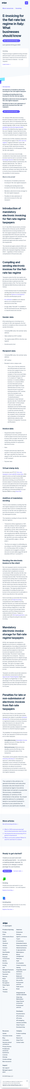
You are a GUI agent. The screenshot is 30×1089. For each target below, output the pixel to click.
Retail (17, 989)
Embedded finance (21, 943)
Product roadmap (21, 1033)
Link (4, 967)
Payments (5, 974)
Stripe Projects (20, 1025)
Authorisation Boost (8, 936)
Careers (18, 1035)
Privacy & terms (7, 1046)
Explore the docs (7, 909)
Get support (6, 1068)
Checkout (5, 943)
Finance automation (21, 945)
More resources (8, 8)
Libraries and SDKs (21, 1022)
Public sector (20, 986)
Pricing (4, 932)
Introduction (6, 87)
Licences (5, 1055)
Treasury (5, 991)
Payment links (6, 972)
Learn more (6, 64)
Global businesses (21, 948)
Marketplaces (20, 952)
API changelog (20, 1020)
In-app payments (21, 950)
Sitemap (5, 1057)
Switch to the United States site (12, 1085)
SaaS (17, 961)
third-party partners (19, 615)
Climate (5, 945)
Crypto (4, 950)
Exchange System (8, 159)
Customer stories (7, 1035)
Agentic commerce (21, 936)
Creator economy (21, 965)
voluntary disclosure (9, 758)
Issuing (4, 965)
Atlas (4, 934)
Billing (4, 939)
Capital (4, 941)
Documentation (20, 1013)
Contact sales (17, 871)
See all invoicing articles (10, 824)
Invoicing (18, 8)
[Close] (27, 1081)
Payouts (5, 976)
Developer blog (20, 1027)
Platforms (19, 958)
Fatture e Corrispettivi (17, 294)
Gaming (18, 967)
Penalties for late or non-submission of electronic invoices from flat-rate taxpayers (14, 105)
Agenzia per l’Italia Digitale (11, 677)
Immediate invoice (21, 740)
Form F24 (18, 491)
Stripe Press (19, 1040)
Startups (18, 934)
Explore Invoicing (8, 890)
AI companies (20, 963)
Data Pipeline (6, 952)
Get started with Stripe (11, 40)
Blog (4, 1038)
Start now (7, 871)
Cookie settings (7, 1059)
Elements (5, 954)
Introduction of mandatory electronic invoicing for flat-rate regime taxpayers (14, 90)
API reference (20, 1016)
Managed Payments (8, 969)
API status (19, 1018)
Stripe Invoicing (16, 599)
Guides (4, 1033)
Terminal (5, 989)
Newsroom (19, 1038)
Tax (4, 987)
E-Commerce (20, 941)
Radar (4, 978)
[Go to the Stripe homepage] (4, 923)
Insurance (19, 974)
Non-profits (19, 980)
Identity (5, 961)
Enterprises (19, 932)
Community (6, 1040)
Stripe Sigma (6, 985)
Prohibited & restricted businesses (6, 1050)
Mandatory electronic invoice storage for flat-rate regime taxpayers (15, 99)
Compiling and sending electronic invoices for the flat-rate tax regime (13, 95)
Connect (5, 948)
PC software (8, 299)
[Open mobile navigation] (26, 2)
